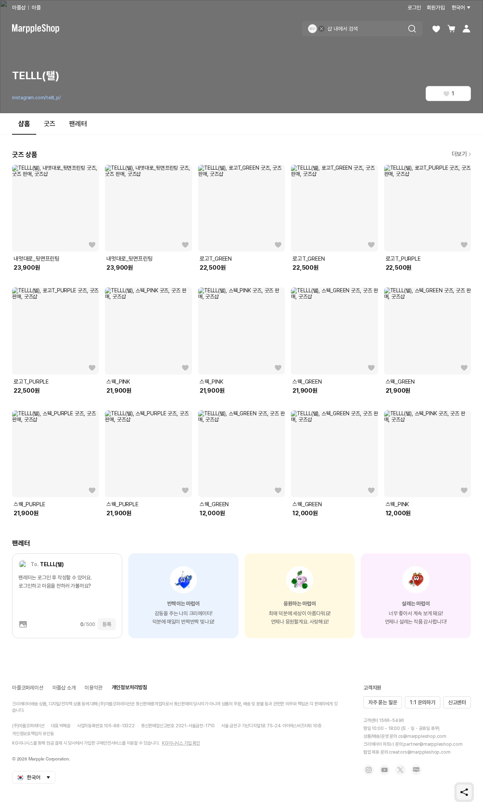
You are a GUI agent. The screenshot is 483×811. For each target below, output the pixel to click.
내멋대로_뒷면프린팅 (37, 258)
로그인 (414, 8)
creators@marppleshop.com (419, 752)
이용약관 (93, 688)
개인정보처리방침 (129, 687)
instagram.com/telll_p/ (36, 97)
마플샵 (18, 8)
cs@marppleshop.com (422, 736)
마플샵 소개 (64, 688)
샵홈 (24, 123)
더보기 (459, 154)
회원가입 (436, 8)
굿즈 (50, 123)
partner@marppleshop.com (432, 744)
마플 (36, 8)
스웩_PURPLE (29, 504)
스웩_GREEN (306, 381)
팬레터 (78, 123)
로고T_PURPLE (403, 258)
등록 (106, 624)
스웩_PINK (118, 381)
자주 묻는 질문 (382, 702)
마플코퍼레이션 (27, 688)
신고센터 (457, 702)
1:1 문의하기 (422, 702)
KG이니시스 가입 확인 (181, 743)
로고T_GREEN (216, 258)
